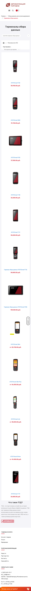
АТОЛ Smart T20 (15, 195)
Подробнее (19, 78)
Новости (3, 553)
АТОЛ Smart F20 (15, 83)
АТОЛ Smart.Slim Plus (15, 382)
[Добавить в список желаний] (11, 78)
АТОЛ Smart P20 (15, 157)
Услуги (3, 539)
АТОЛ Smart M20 (15, 120)
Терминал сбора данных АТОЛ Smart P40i (15, 307)
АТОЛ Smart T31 (15, 494)
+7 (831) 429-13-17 (6, 572)
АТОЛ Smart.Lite (15, 419)
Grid (4, 43)
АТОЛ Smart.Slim (15, 344)
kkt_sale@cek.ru (5, 574)
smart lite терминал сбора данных (11, 35)
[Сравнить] (15, 78)
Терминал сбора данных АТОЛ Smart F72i (15, 269)
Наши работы (5, 561)
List (6, 43)
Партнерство (5, 556)
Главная (3, 16)
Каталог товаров (6, 537)
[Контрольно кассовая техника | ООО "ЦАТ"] (15, 5)
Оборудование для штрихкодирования (19, 16)
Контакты (4, 558)
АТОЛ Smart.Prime (15, 456)
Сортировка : (7, 47)
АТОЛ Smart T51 (15, 232)
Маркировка (4, 542)
